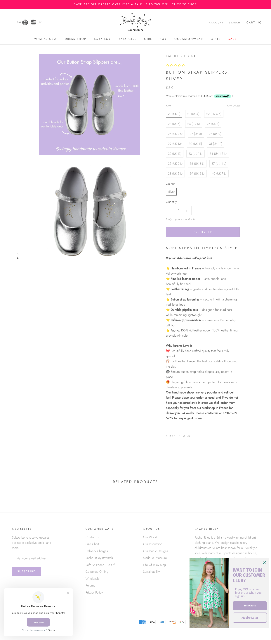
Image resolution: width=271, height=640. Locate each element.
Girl (148, 39)
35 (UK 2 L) (175, 163)
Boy (163, 39)
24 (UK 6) (193, 124)
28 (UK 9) (215, 134)
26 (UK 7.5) (175, 134)
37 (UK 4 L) (218, 163)
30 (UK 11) (195, 143)
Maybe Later (250, 617)
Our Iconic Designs (155, 551)
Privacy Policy (94, 592)
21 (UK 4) (193, 114)
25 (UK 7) (213, 124)
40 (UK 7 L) (219, 173)
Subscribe (26, 571)
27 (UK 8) (196, 134)
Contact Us (93, 537)
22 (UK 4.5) (213, 114)
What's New (45, 39)
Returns (90, 585)
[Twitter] (184, 436)
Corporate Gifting (97, 571)
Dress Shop (75, 39)
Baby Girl (127, 39)
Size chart (233, 106)
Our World (150, 537)
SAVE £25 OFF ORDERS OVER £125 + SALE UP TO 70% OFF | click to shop (135, 4)
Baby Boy (102, 39)
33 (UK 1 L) (195, 153)
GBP (19, 22)
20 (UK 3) (174, 114)
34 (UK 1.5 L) (218, 153)
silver (171, 191)
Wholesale (93, 578)
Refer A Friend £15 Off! (101, 565)
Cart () (254, 22)
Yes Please (250, 605)
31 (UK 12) (215, 143)
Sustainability (151, 571)
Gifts (216, 39)
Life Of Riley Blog (154, 565)
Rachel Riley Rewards (99, 558)
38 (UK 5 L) (175, 173)
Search (234, 22)
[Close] (264, 562)
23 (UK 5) (174, 124)
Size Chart (92, 544)
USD (40, 22)
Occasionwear (188, 39)
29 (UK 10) (175, 143)
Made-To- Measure (155, 558)
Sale (232, 39)
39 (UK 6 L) (197, 173)
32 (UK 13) (174, 153)
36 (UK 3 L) (197, 163)
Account (216, 22)
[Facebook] (179, 436)
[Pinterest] (188, 436)
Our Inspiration (152, 544)
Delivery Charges (97, 551)
